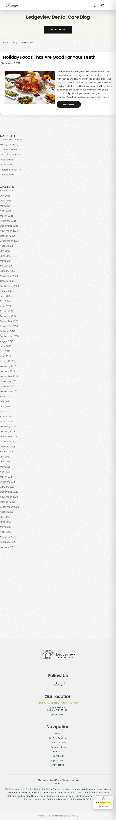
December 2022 (9, 376)
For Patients (58, 755)
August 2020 (7, 511)
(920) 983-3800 (58, 714)
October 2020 (8, 501)
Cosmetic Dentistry (11, 139)
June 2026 (5, 200)
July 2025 (5, 251)
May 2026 (5, 205)
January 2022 (7, 431)
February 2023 (8, 366)
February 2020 (8, 542)
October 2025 (8, 236)
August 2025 (7, 246)
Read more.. (69, 104)
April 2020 (5, 532)
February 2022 (8, 426)
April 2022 (5, 416)
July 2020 (5, 517)
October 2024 (8, 281)
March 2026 (6, 215)
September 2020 (9, 507)
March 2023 (6, 361)
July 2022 (5, 401)
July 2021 (5, 456)
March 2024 (6, 311)
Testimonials (58, 751)
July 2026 (5, 195)
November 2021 (8, 441)
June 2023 (5, 346)
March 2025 (6, 266)
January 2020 (7, 547)
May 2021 (5, 466)
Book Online (58, 29)
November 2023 (9, 326)
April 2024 (5, 306)
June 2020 (5, 522)
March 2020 (6, 537)
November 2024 (9, 276)
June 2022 (5, 406)
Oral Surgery (7, 164)
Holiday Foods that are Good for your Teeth (49, 57)
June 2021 (5, 461)
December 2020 (9, 491)
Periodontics (7, 174)
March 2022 (6, 421)
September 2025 (9, 240)
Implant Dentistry (10, 154)
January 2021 (7, 486)
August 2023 (6, 341)
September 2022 (9, 391)
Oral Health (6, 159)
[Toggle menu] (109, 5)
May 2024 (5, 301)
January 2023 (7, 371)
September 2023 (9, 336)
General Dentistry (10, 149)
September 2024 (9, 286)
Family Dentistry (9, 144)
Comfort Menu (58, 746)
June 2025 (5, 256)
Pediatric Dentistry (10, 169)
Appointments (58, 760)
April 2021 (5, 471)
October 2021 (7, 446)
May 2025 (5, 261)
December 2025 (9, 225)
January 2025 (7, 271)
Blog (15, 42)
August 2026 (7, 190)
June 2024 (5, 296)
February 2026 (8, 220)
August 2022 (6, 396)
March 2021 (6, 476)
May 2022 (5, 411)
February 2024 (8, 316)
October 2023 (7, 331)
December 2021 (8, 436)
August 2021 (6, 451)
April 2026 (5, 210)
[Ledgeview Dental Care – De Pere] (11, 7)
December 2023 (9, 321)
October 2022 (7, 386)
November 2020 (9, 497)
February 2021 (7, 481)
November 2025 (9, 230)
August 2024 (7, 291)
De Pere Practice (58, 738)
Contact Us (58, 764)
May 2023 (5, 351)
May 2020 (5, 527)
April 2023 (5, 356)
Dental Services (58, 742)
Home (5, 42)
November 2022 (9, 381)
